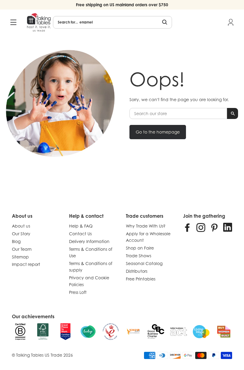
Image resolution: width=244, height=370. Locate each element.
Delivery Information (89, 241)
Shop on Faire (140, 247)
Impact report (26, 264)
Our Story (21, 233)
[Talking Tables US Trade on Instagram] (200, 227)
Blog (16, 241)
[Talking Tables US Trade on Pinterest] (214, 227)
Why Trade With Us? (145, 225)
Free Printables (140, 278)
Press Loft (78, 292)
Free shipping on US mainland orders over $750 (122, 4)
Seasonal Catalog (144, 263)
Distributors (136, 271)
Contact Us (80, 233)
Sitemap (20, 256)
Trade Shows (138, 255)
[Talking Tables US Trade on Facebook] (187, 227)
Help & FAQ (81, 225)
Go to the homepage (158, 131)
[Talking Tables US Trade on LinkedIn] (227, 227)
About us (21, 225)
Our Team (22, 249)
